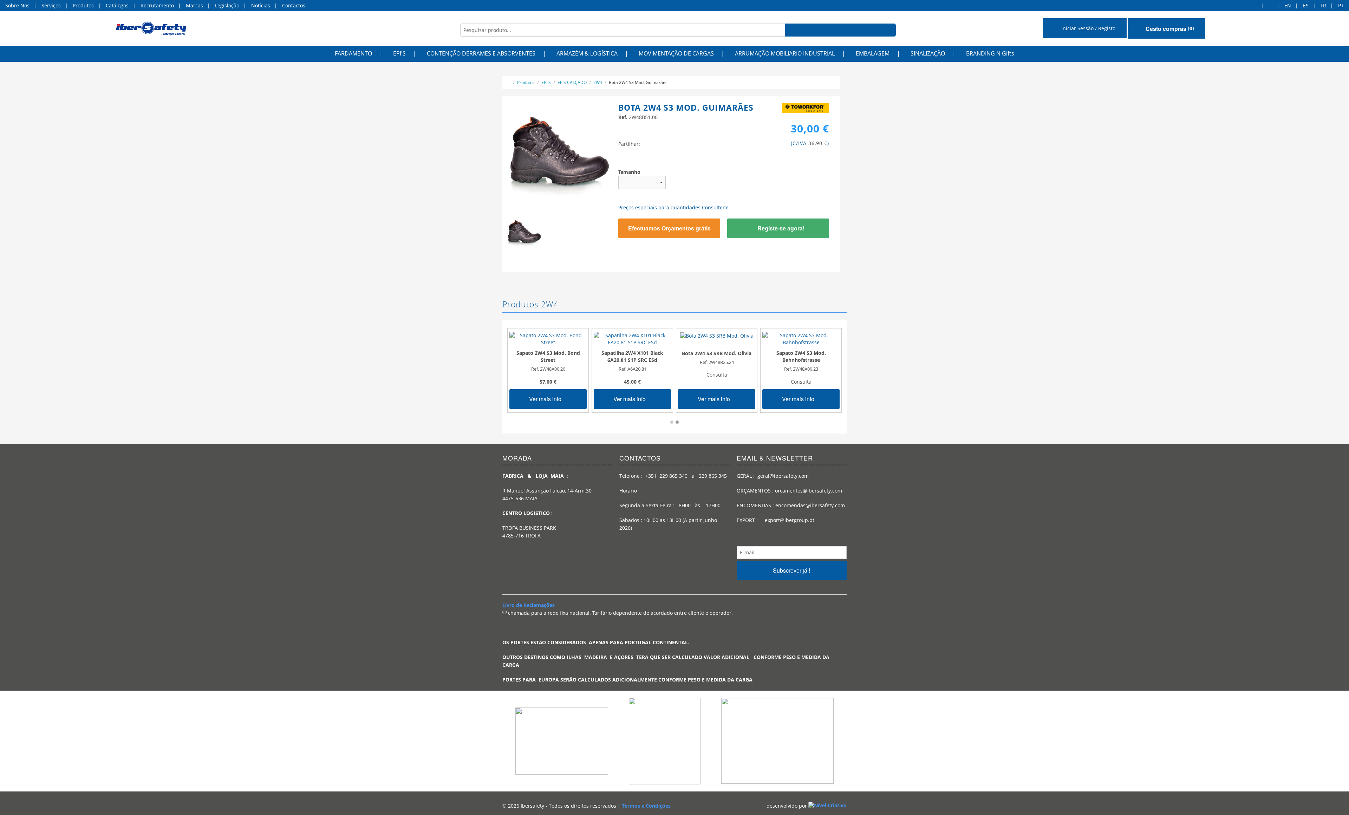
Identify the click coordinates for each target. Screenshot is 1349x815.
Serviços (51, 5)
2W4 (597, 82)
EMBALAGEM (872, 53)
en (1287, 5)
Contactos (293, 5)
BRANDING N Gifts (990, 53)
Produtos (83, 5)
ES (1306, 5)
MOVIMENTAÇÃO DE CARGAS (676, 53)
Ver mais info (546, 399)
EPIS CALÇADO (572, 82)
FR (1323, 5)
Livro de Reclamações (528, 605)
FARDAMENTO (353, 53)
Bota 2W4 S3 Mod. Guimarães (638, 82)
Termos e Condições (646, 805)
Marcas (194, 5)
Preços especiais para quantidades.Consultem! (673, 207)
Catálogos (117, 5)
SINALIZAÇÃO (928, 53)
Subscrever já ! (791, 570)
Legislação (227, 5)
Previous (495, 237)
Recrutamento (157, 5)
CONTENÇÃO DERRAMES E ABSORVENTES (481, 53)
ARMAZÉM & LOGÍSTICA (587, 53)
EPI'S (399, 53)
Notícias (260, 5)
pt (1341, 5)
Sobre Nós (17, 5)
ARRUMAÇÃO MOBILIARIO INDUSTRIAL (785, 53)
